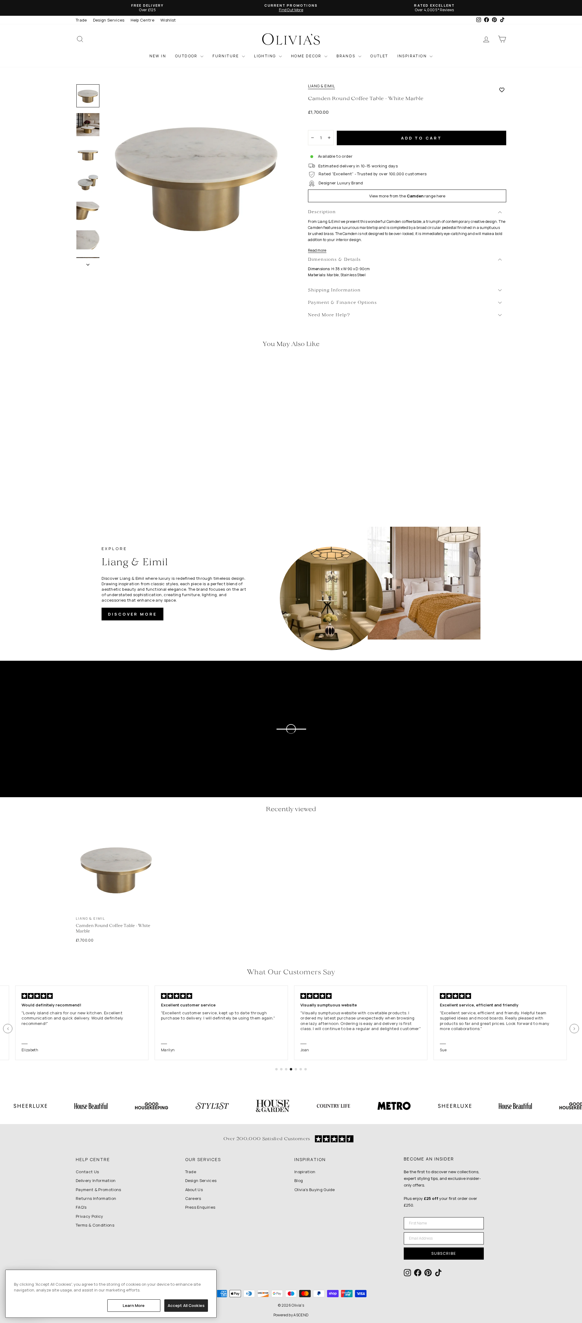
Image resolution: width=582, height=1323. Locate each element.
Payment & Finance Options (342, 303)
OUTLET (379, 56)
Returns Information (96, 1198)
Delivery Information (96, 1180)
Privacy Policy (89, 1216)
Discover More (132, 614)
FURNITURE (226, 56)
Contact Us (87, 1171)
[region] (111, 1293)
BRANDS (346, 56)
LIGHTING (265, 56)
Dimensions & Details (334, 259)
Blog (298, 1180)
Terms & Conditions (95, 1225)
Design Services (109, 20)
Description (322, 212)
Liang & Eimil (321, 86)
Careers (193, 1198)
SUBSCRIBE (443, 1253)
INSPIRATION (412, 56)
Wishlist (168, 20)
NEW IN (157, 56)
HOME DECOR (307, 56)
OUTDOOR (187, 56)
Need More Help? (329, 315)
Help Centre (143, 20)
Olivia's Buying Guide (314, 1189)
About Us (194, 1189)
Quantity (319, 125)
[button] (7, 1028)
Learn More (134, 1305)
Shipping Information (334, 290)
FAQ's (81, 1207)
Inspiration (305, 1171)
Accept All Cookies (186, 1305)
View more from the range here (407, 196)
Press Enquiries (200, 1207)
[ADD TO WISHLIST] (501, 90)
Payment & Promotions (98, 1189)
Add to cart (421, 138)
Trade (81, 20)
